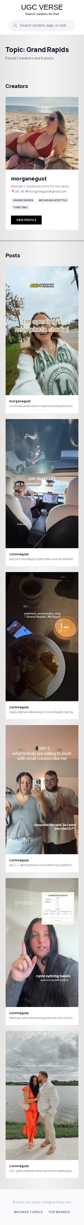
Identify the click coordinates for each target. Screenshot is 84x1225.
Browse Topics (28, 1212)
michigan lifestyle (53, 200)
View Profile (26, 220)
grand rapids (23, 200)
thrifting (20, 207)
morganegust (29, 178)
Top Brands (59, 1212)
